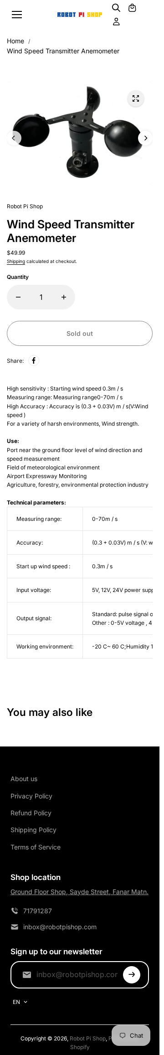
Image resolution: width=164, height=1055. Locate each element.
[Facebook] (33, 360)
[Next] (145, 138)
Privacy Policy (31, 796)
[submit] (131, 974)
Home (15, 41)
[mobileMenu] (17, 15)
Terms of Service (35, 847)
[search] (116, 8)
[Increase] (63, 297)
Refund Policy (30, 813)
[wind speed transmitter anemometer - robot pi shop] (136, 98)
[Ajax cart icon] (132, 8)
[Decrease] (18, 297)
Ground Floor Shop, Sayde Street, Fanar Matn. (79, 891)
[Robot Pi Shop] (79, 15)
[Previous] (14, 138)
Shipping (16, 261)
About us (23, 778)
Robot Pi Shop (88, 1038)
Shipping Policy (33, 830)
